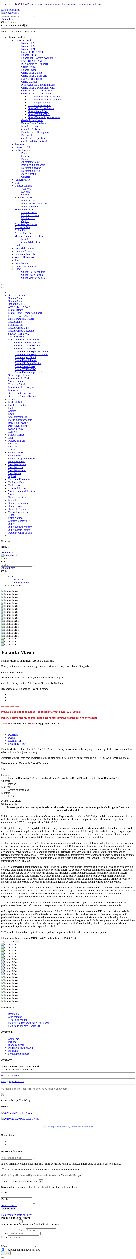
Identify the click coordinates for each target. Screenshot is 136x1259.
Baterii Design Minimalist (34, 203)
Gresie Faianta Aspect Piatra (36, 93)
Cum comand (15, 1016)
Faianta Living (28, 69)
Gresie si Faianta (23, 40)
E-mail (4, 1192)
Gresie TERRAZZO (32, 52)
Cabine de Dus (22, 227)
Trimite (6, 1253)
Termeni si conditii (17, 1019)
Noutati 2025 (28, 46)
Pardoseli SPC (22, 147)
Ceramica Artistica (30, 129)
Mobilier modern (30, 215)
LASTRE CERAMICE (33, 60)
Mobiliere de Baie (24, 209)
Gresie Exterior (29, 81)
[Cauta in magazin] (34, 16)
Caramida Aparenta (25, 254)
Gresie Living (28, 66)
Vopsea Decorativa (24, 257)
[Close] (2, 287)
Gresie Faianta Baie (31, 72)
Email (4, 1237)
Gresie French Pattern (39, 105)
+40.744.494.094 (10, 1075)
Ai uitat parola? (9, 1205)
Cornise (25, 156)
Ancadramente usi (30, 161)
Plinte (24, 153)
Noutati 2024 (28, 49)
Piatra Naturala (22, 263)
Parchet (18, 245)
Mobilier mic (28, 218)
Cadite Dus (20, 230)
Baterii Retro (28, 200)
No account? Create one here (16, 1214)
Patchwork (27, 135)
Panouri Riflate (22, 179)
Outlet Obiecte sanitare (33, 271)
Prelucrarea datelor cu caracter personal (28, 1022)
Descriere (13, 734)
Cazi (17, 182)
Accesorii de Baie (24, 233)
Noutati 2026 (28, 43)
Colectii (25, 194)
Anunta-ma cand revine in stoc (22, 1249)
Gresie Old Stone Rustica (41, 108)
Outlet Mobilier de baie (33, 277)
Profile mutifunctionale (33, 164)
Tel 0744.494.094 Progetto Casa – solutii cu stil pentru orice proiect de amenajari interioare (55, 4)
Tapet (17, 260)
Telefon (5, 1233)
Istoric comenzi (16, 1044)
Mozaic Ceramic (29, 126)
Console (25, 176)
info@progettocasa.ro (12, 1081)
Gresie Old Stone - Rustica (35, 141)
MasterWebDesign (71, 1175)
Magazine (13, 1050)
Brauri (24, 159)
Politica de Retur (16, 743)
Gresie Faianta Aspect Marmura (37, 90)
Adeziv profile (28, 173)
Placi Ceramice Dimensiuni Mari (38, 84)
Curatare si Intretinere (26, 266)
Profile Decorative (24, 150)
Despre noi (13, 1013)
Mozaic (25, 239)
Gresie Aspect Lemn (32, 120)
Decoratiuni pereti (30, 170)
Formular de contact (18, 1053)
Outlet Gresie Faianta (32, 274)
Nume (22, 1230)
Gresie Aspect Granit (39, 102)
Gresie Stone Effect (38, 111)
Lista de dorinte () (10, 9)
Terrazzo (19, 144)
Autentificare (8, 552)
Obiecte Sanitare (23, 185)
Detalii (11, 737)
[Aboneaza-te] (34, 1158)
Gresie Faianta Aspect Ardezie (44, 117)
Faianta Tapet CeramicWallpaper (38, 57)
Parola (4, 1199)
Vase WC (26, 188)
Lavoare (25, 191)
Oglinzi (25, 221)
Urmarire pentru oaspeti (20, 1047)
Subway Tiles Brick (31, 78)
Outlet (18, 268)
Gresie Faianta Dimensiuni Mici (38, 87)
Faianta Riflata (28, 54)
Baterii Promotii (29, 206)
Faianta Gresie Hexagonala (35, 132)
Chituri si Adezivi (24, 251)
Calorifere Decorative (26, 224)
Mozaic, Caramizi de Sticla (29, 236)
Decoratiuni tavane (31, 167)
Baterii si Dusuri (23, 197)
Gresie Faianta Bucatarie (34, 75)
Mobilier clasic (29, 212)
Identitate (13, 1041)
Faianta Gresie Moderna (33, 123)
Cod (3, 801)
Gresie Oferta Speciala (33, 138)
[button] (16, 37)
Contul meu (14, 1038)
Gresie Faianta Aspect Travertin (44, 99)
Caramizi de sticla (30, 242)
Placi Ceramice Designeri (34, 63)
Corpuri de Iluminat (25, 248)
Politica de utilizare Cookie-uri (24, 1025)
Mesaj (4, 1246)
